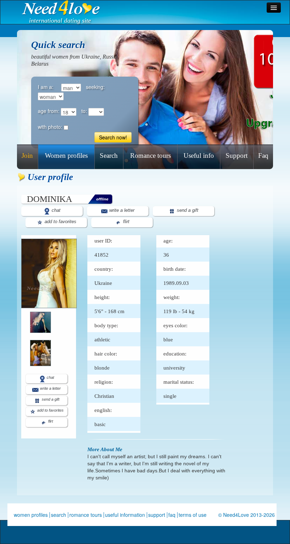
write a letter (121, 210)
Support (237, 155)
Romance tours (150, 155)
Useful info (199, 155)
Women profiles (66, 155)
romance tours (85, 514)
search (58, 514)
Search (109, 155)
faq (171, 514)
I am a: (45, 86)
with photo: (50, 126)
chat (55, 210)
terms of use (193, 514)
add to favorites (59, 221)
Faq (263, 155)
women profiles (31, 514)
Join (27, 155)
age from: (48, 110)
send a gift (186, 210)
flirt (125, 221)
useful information (125, 514)
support (156, 514)
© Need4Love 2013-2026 (246, 514)
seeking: (95, 86)
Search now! (113, 137)
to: (84, 110)
